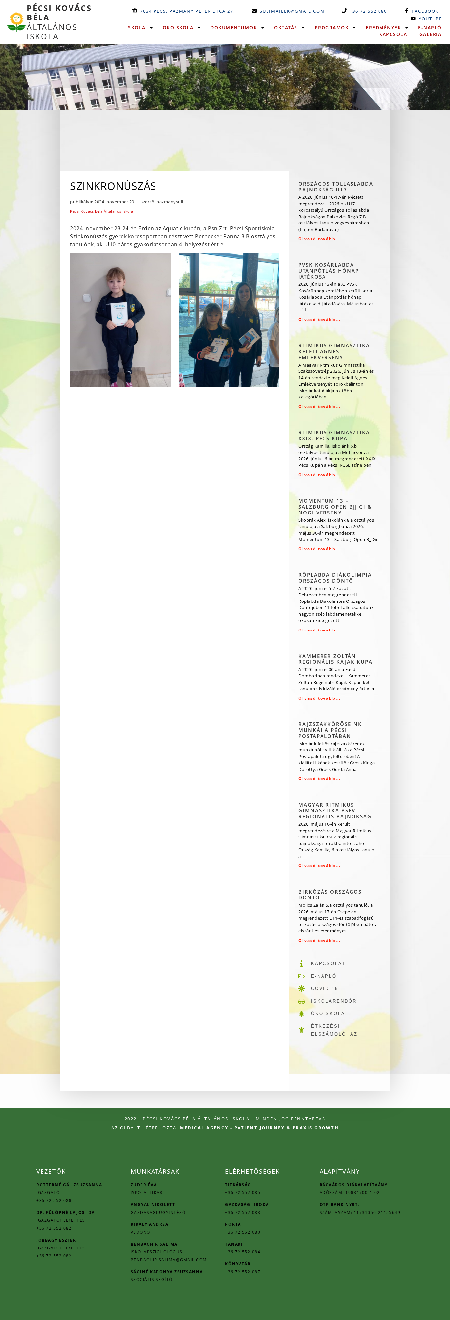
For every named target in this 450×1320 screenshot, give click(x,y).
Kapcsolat (394, 34)
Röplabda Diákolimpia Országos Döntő (335, 578)
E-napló (430, 27)
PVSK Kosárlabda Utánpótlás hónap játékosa (328, 270)
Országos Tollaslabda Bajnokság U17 (335, 186)
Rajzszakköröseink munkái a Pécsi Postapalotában (330, 730)
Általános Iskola (59, 22)
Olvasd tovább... (319, 239)
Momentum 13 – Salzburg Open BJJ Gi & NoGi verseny (335, 506)
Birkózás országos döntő (330, 894)
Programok (332, 27)
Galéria (430, 34)
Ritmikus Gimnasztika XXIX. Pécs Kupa (334, 435)
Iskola (136, 27)
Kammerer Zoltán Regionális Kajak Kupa (335, 659)
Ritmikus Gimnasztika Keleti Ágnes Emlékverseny (334, 351)
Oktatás (285, 27)
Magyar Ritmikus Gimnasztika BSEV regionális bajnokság (335, 810)
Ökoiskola (178, 27)
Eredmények (383, 27)
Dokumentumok (234, 27)
